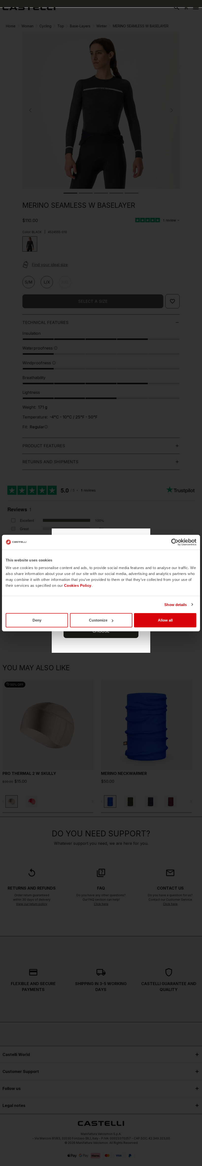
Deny (37, 620)
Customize (98, 620)
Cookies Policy (77, 585)
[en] (28, 7)
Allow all (165, 620)
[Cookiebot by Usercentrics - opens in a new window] (174, 542)
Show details (175, 604)
